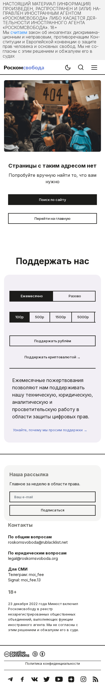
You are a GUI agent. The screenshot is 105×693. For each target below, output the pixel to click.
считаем (18, 32)
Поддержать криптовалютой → (52, 357)
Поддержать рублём (52, 341)
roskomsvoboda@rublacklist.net (38, 542)
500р (39, 317)
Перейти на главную (52, 218)
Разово (75, 296)
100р (19, 317)
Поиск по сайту (52, 199)
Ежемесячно (32, 296)
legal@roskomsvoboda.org (33, 558)
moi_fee (36, 574)
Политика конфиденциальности (52, 663)
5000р (83, 317)
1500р (60, 317)
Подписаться (52, 510)
